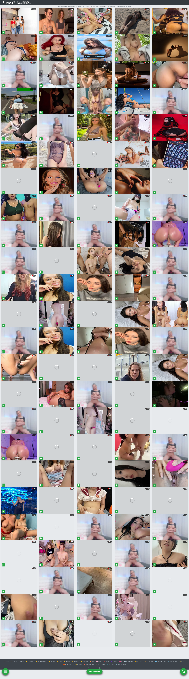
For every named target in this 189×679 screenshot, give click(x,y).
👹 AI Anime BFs (89, 664)
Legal (109, 668)
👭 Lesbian (114, 661)
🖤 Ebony (14, 661)
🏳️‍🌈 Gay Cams (138, 661)
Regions (88, 668)
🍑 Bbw (92, 661)
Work (93, 668)
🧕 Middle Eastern (41, 661)
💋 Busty (106, 661)
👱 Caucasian (30, 661)
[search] (183, 671)
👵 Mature (52, 661)
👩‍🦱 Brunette (75, 661)
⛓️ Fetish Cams (172, 661)
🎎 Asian (6, 661)
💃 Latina (21, 661)
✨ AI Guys (78, 664)
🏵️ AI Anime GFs (68, 664)
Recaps (97, 668)
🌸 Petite (99, 661)
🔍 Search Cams (121, 664)
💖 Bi (120, 661)
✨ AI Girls (182, 661)
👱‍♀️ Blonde (67, 661)
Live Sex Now (94, 672)
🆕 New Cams (128, 661)
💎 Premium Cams (160, 661)
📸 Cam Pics (110, 664)
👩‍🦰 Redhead (84, 661)
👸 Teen (59, 661)
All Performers (103, 668)
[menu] (5, 671)
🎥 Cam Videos (100, 664)
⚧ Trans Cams (148, 661)
